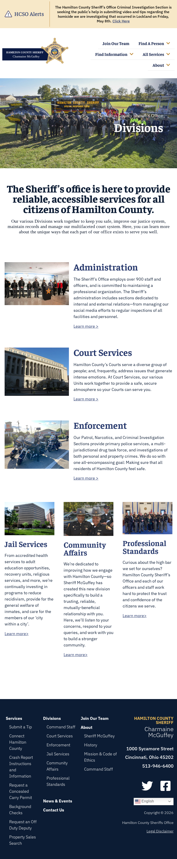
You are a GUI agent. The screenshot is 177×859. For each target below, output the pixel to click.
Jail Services (58, 754)
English (147, 801)
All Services (153, 54)
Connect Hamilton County (17, 742)
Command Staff (61, 727)
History (90, 745)
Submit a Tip (20, 727)
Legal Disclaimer (160, 831)
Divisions (52, 718)
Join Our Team (116, 43)
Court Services (60, 736)
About (158, 65)
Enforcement (58, 745)
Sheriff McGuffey (99, 736)
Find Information (111, 54)
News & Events (57, 801)
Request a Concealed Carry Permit (20, 791)
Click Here (121, 21)
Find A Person (151, 43)
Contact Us (53, 810)
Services (14, 718)
